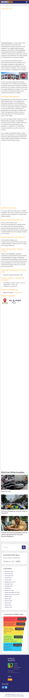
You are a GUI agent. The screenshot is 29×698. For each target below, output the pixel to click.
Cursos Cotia (8, 579)
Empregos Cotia (9, 586)
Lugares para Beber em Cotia (12, 592)
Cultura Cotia (8, 577)
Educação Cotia (8, 584)
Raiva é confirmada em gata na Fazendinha (9, 624)
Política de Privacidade (18, 696)
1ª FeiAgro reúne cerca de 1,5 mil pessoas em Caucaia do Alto (8, 647)
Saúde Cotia (8, 598)
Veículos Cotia (8, 607)
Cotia (10, 679)
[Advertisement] (14, 27)
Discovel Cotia (6, 491)
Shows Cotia (8, 603)
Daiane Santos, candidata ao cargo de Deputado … (14, 667)
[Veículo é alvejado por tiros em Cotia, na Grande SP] (14, 501)
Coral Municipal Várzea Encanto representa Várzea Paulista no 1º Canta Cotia (10, 639)
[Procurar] (24, 547)
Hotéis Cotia (8, 588)
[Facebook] (3, 687)
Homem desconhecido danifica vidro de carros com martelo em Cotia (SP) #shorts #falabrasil (14, 534)
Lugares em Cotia (9, 590)
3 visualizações (18, 645)
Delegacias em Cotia (10, 582)
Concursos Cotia (9, 573)
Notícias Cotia (8, 596)
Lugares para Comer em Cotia (12, 594)
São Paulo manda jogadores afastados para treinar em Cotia (9, 631)
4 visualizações (21, 623)
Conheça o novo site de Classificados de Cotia (10, 619)
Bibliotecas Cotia (9, 571)
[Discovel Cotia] (14, 482)
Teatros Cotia (8, 605)
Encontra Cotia (9, 694)
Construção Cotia (9, 575)
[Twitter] (6, 687)
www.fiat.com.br (18, 292)
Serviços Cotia (8, 600)
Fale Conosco (8, 696)
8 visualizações (22, 619)
